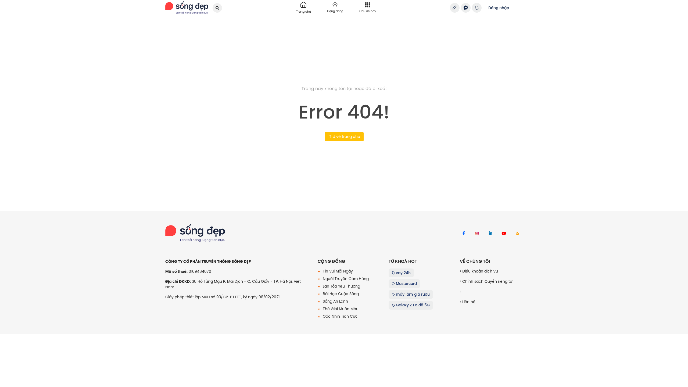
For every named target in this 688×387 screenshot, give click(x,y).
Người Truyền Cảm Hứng (345, 278)
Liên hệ (468, 301)
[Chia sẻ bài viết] (455, 8)
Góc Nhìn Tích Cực (340, 316)
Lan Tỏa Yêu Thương (341, 286)
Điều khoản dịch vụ (479, 271)
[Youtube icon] (504, 233)
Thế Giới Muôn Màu (340, 308)
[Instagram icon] (477, 233)
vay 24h (403, 272)
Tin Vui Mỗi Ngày (337, 271)
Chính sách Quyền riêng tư (486, 281)
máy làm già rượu (412, 294)
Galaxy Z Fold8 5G (412, 305)
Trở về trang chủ (344, 136)
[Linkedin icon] (490, 233)
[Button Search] (217, 8)
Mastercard (406, 283)
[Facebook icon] (463, 233)
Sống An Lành (335, 301)
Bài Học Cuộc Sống (340, 293)
